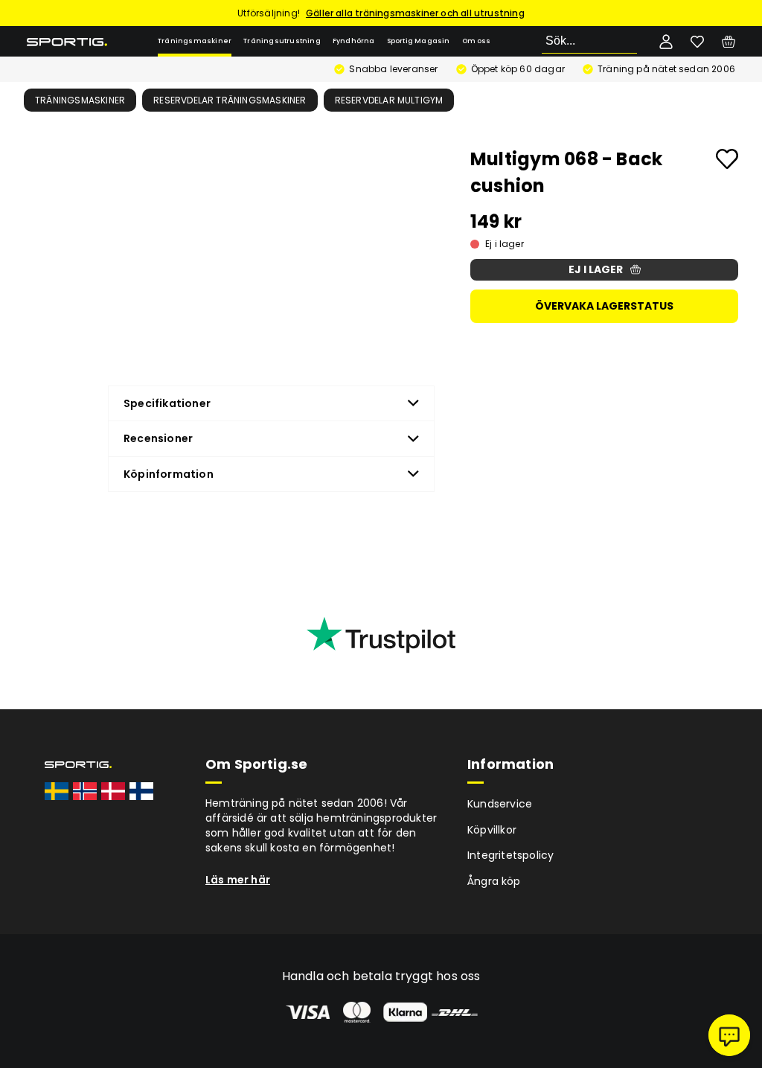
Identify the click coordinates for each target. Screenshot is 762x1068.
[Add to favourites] (727, 159)
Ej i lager (596, 269)
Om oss (476, 40)
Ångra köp (494, 881)
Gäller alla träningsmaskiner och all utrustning (415, 13)
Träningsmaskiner (194, 40)
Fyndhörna (354, 40)
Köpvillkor (491, 829)
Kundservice (499, 803)
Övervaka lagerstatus (604, 305)
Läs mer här (237, 879)
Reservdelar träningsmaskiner (230, 100)
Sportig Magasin (418, 40)
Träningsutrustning (282, 40)
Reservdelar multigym (389, 100)
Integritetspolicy (510, 855)
